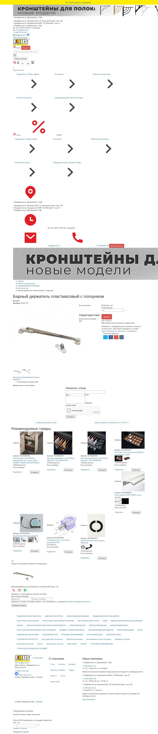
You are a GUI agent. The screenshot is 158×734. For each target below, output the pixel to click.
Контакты (61, 664)
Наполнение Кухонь (24, 97)
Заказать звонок (21, 58)
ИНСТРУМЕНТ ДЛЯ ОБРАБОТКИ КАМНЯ (58, 620)
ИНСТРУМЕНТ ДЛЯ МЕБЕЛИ (28, 620)
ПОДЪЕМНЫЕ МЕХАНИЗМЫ (28, 634)
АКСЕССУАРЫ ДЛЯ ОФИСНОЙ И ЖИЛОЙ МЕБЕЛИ (46, 625)
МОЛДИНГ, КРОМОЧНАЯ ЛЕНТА (71, 630)
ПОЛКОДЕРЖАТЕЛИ (50, 634)
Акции (18, 47)
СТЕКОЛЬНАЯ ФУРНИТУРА (27, 639)
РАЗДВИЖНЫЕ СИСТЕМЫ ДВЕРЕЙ (106, 616)
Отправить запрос (19, 605)
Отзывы (36, 377)
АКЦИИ (59, 135)
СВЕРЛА (20, 625)
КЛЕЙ (105, 620)
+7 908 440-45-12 (89, 666)
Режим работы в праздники (80, 2)
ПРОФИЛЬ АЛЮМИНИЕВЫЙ (72, 634)
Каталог (26, 48)
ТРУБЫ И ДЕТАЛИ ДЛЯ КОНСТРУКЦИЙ (32, 648)
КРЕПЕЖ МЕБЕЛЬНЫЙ (98, 625)
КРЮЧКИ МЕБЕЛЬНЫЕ (119, 625)
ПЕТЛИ (140, 630)
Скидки (71, 670)
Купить (107, 316)
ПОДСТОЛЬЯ (72, 644)
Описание (17, 377)
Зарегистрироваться (109, 331)
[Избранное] (22, 64)
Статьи (62, 675)
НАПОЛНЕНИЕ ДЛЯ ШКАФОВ (77, 616)
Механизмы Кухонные (25, 644)
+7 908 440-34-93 (89, 688)
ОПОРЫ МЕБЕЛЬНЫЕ (125, 630)
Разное (40, 644)
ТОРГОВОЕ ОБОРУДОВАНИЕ (102, 644)
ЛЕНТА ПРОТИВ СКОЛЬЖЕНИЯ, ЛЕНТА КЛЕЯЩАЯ (36, 630)
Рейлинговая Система (54, 644)
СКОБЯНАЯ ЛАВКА (113, 634)
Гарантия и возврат (57, 670)
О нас (52, 664)
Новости (53, 675)
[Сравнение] (28, 64)
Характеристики (27, 377)
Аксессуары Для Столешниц (52, 639)
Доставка (72, 664)
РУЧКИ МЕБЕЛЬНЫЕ (95, 634)
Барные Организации (75, 639)
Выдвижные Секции (122, 639)
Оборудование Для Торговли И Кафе (69, 97)
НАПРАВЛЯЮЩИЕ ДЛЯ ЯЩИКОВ (100, 630)
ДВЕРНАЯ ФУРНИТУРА (54, 616)
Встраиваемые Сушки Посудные (99, 639)
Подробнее (17, 472)
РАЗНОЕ (84, 644)
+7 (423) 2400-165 (89, 678)
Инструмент (59, 74)
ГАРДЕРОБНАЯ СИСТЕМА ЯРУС (29, 616)
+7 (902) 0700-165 (20, 32)
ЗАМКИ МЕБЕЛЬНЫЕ (77, 625)
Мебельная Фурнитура (101, 74)
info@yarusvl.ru (23, 663)
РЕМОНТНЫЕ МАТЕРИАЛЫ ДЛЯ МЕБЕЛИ (127, 620)
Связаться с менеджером (127, 331)
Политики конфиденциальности (78, 601)
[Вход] (18, 63)
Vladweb (39, 677)
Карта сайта (55, 681)
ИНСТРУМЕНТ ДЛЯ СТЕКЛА (88, 620)
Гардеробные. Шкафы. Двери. (28, 74)
